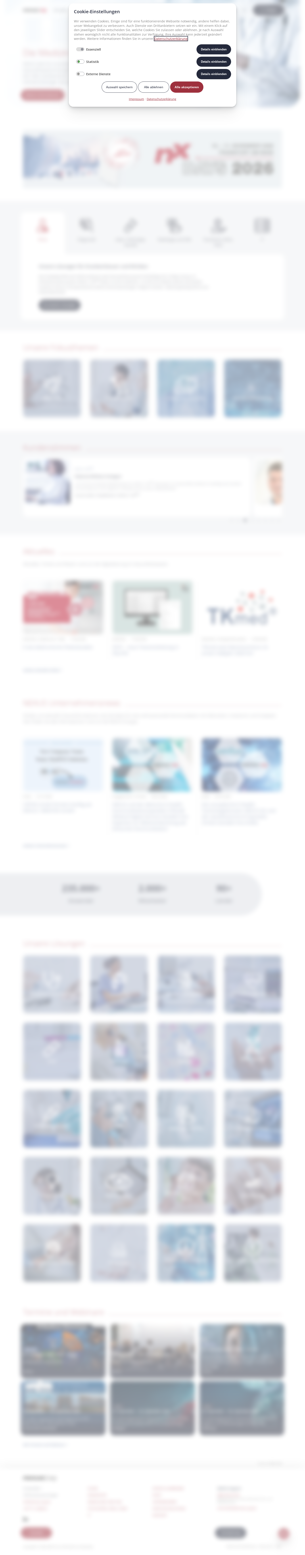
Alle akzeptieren (187, 87)
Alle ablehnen (153, 87)
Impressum (136, 99)
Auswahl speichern (119, 87)
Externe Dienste (98, 74)
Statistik (92, 62)
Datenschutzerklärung (171, 38)
